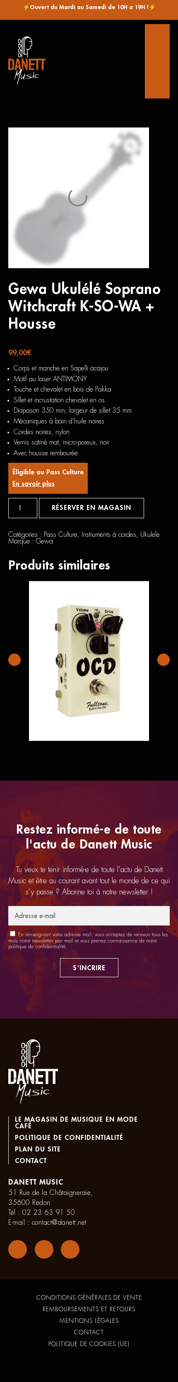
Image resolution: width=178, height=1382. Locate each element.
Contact (31, 1161)
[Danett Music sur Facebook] (17, 1249)
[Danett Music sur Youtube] (70, 1249)
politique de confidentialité (36, 946)
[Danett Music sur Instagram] (44, 1249)
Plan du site (38, 1149)
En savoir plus (33, 484)
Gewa (44, 541)
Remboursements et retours (89, 1309)
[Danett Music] (27, 61)
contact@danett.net (59, 1222)
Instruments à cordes (109, 534)
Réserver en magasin (91, 508)
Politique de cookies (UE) (89, 1344)
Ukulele (150, 534)
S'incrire (89, 968)
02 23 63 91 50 (48, 1212)
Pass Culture (60, 534)
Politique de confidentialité (69, 1137)
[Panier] (157, 61)
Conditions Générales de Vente (89, 1297)
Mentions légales (89, 1321)
